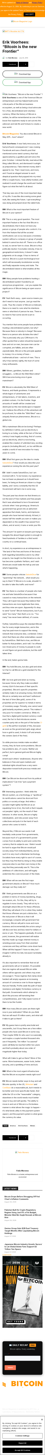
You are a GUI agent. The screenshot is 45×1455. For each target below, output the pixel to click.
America (13, 1126)
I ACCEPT (29, 14)
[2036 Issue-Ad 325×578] (22, 1327)
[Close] (42, 1419)
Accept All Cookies (22, 1450)
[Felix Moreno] (4, 58)
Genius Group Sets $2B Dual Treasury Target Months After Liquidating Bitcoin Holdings (21, 1230)
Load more (6, 1255)
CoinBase (6, 1087)
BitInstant (30, 1084)
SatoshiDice (7, 463)
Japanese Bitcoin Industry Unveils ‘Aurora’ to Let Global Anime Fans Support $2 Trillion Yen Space (23, 1246)
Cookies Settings (22, 1436)
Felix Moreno (12, 58)
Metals (32, 1126)
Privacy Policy (37, 3)
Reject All (22, 1443)
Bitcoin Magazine (10, 134)
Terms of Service (22, 3)
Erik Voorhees (23, 1126)
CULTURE (6, 37)
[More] (31, 64)
